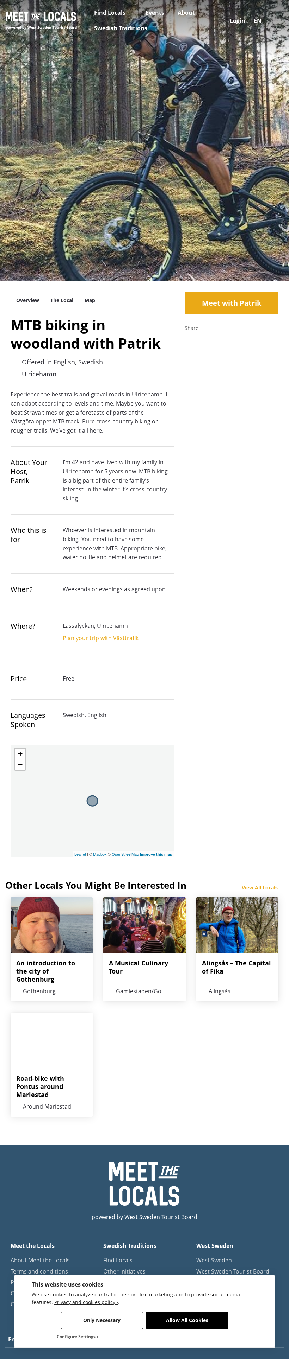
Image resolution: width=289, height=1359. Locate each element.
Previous (21, 140)
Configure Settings (76, 1337)
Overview (27, 300)
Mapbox (100, 854)
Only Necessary (102, 1320)
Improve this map (156, 854)
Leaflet (80, 854)
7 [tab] (176, 272)
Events (155, 13)
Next (268, 140)
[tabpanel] (144, 140)
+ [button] (20, 753)
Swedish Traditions (120, 28)
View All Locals (260, 887)
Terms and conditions (39, 1271)
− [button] (20, 764)
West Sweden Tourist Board (232, 1271)
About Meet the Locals (40, 1260)
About (186, 13)
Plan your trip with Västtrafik (101, 638)
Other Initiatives (124, 1271)
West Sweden (214, 1260)
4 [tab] (144, 272)
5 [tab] (155, 272)
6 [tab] (165, 272)
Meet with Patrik (231, 303)
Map (90, 300)
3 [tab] (133, 272)
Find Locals (109, 13)
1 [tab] (112, 272)
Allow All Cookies (187, 1320)
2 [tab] (123, 272)
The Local (61, 300)
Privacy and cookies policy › (86, 1302)
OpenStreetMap (125, 854)
